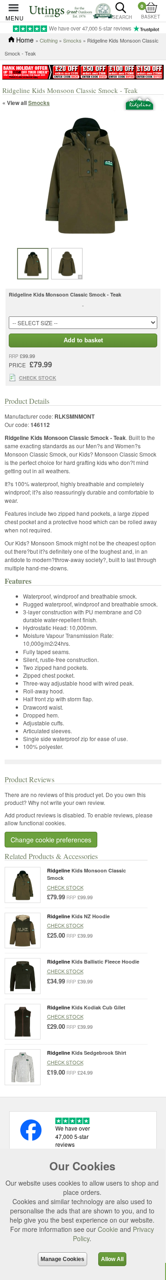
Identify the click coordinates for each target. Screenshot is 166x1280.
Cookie (108, 1229)
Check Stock (37, 377)
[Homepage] (71, 10)
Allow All (112, 1259)
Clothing (49, 40)
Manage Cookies (62, 1259)
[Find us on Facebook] (31, 1138)
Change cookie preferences (51, 839)
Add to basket (83, 340)
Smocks (72, 40)
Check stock (65, 887)
